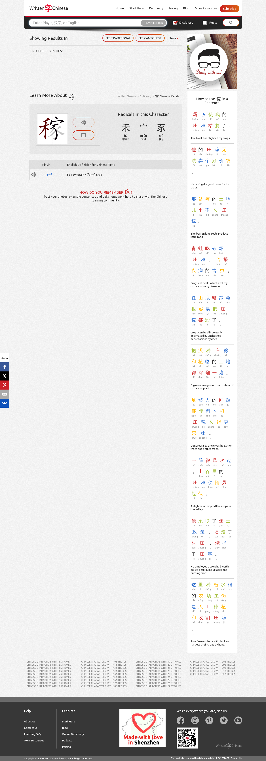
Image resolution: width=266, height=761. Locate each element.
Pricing (173, 8)
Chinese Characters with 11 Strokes (104, 664)
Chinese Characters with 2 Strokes (49, 664)
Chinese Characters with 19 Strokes (158, 661)
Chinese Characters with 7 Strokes (49, 680)
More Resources (206, 8)
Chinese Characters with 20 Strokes (158, 664)
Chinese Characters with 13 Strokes (104, 671)
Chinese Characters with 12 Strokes (104, 668)
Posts (213, 22)
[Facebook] (4, 366)
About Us (29, 721)
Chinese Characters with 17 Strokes (104, 683)
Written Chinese (127, 96)
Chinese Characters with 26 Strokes (158, 683)
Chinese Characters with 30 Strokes (213, 668)
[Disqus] (105, 262)
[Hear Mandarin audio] (83, 122)
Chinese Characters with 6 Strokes (49, 677)
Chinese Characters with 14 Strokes (104, 674)
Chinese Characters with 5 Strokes (49, 674)
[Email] (4, 394)
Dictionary (156, 8)
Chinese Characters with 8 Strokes (49, 683)
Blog (186, 8)
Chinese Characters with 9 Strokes (49, 686)
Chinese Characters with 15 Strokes (104, 677)
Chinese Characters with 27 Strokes (158, 686)
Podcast (67, 740)
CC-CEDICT (223, 758)
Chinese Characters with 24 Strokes (158, 677)
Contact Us (30, 727)
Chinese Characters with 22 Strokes (158, 671)
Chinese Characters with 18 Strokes (104, 686)
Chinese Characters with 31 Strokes (213, 671)
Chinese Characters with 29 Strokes (213, 664)
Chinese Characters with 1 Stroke (48, 661)
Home (120, 8)
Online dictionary (73, 734)
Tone (173, 38)
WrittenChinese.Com (60, 758)
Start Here (136, 8)
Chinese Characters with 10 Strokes (104, 661)
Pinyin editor (153, 22)
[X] (4, 375)
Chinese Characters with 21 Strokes (158, 668)
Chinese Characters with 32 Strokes (213, 674)
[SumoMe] (4, 403)
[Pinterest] (4, 385)
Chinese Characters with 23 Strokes (158, 674)
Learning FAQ (32, 734)
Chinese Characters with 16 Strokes (104, 680)
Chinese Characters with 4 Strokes (49, 671)
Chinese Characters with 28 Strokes (213, 661)
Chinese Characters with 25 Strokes (158, 680)
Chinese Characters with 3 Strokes (49, 668)
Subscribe (229, 8)
